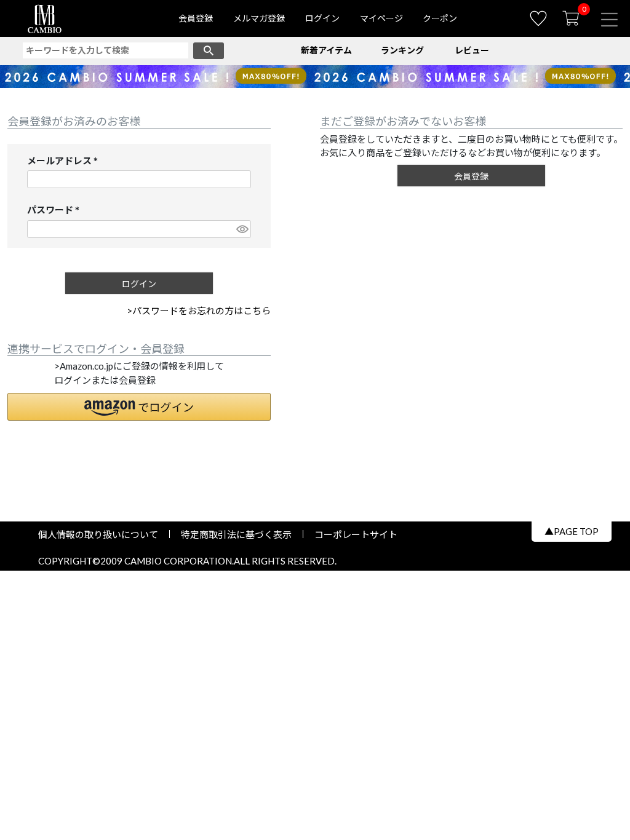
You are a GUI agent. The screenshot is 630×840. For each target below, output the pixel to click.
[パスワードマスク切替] (241, 229)
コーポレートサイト (351, 534)
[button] (139, 407)
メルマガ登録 (259, 18)
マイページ (381, 18)
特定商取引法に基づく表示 (236, 534)
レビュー (472, 50)
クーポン (440, 18)
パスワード (55, 210)
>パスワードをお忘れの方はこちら (199, 310)
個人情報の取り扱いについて (102, 534)
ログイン (322, 18)
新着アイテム (326, 50)
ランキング (402, 50)
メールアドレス (65, 161)
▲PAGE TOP (571, 531)
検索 (208, 50)
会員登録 (195, 18)
